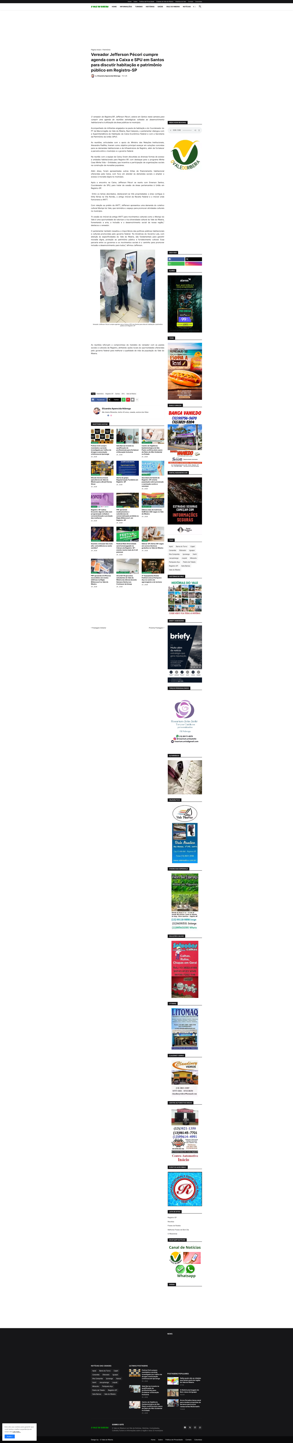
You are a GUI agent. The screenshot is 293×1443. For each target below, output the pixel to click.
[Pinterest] (128, 400)
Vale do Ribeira (173, 7)
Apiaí (171, 546)
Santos (117, 394)
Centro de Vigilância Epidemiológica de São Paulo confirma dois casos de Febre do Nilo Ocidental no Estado (152, 450)
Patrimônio (106, 50)
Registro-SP (109, 394)
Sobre (135, 1)
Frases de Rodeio (174, 1226)
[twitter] (193, 259)
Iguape (192, 550)
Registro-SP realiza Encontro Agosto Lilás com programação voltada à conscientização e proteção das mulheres (102, 514)
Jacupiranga (173, 558)
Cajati (192, 546)
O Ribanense (172, 1234)
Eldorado (182, 550)
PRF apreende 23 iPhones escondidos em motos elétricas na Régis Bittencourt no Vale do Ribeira (101, 580)
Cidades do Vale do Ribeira (164, 1)
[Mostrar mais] (137, 400)
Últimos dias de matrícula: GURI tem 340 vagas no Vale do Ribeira (153, 512)
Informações (126, 7)
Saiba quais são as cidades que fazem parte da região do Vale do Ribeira (190, 1380)
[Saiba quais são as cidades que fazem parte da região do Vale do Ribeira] (173, 1381)
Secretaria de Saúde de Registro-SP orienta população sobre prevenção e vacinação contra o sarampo (153, 482)
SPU (123, 394)
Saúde (160, 7)
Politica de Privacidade (146, 1)
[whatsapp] (176, 264)
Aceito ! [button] (9, 1436)
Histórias (150, 7)
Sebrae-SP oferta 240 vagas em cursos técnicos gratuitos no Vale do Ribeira (153, 546)
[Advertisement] (146, 29)
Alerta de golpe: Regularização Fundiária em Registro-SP (127, 480)
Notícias (187, 7)
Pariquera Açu (107, 1386)
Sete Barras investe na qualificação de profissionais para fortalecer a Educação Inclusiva (127, 449)
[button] (194, 6)
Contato (190, 1)
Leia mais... (16, 1432)
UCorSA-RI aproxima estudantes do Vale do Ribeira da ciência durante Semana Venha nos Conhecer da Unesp (126, 580)
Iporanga (186, 554)
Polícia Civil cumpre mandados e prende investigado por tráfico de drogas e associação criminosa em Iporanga (101, 450)
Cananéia (172, 550)
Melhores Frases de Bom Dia (178, 1230)
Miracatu (193, 558)
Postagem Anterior (99, 628)
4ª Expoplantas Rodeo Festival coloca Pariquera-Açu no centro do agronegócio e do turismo (152, 579)
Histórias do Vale (180, 1)
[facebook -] (108, 415)
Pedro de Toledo (189, 562)
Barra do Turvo (181, 546)
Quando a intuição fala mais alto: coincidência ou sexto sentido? (102, 546)
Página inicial (96, 50)
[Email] (132, 400)
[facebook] (176, 259)
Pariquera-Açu (174, 562)
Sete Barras (185, 566)
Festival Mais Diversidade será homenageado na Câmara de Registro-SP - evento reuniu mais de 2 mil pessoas (127, 548)
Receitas (171, 1222)
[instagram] (111, 415)
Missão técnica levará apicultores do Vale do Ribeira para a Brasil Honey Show (101, 481)
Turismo (139, 7)
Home (130, 1)
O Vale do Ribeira (106, 1440)
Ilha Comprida (174, 554)
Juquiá (184, 558)
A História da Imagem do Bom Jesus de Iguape (189, 1391)
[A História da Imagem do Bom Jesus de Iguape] (173, 1392)
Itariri (195, 554)
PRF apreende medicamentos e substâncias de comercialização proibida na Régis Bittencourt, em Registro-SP (127, 515)
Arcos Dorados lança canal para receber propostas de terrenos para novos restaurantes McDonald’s (190, 1403)
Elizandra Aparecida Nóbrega (116, 408)
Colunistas (198, 1)
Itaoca (118, 1378)
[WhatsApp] (124, 400)
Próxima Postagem (156, 628)
